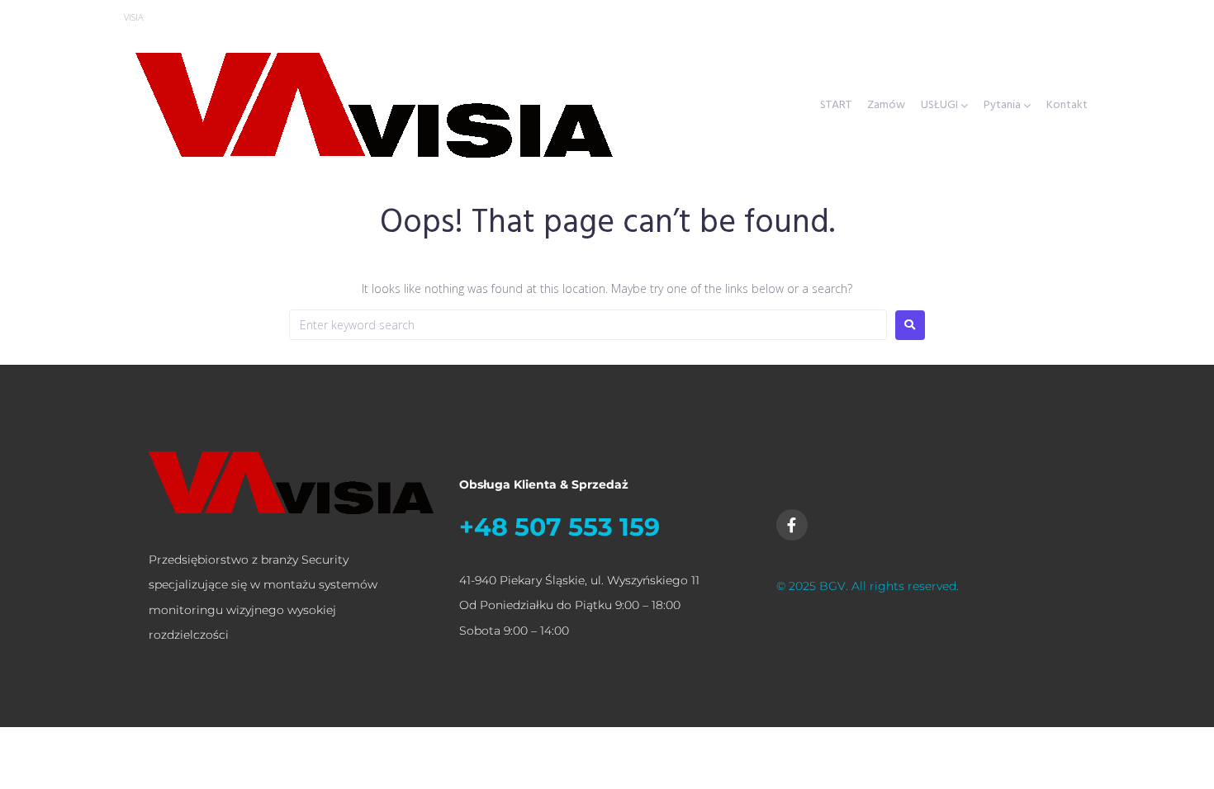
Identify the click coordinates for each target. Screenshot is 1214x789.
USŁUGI (939, 105)
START (835, 105)
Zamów (886, 105)
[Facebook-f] (792, 525)
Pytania (1002, 105)
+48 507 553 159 (559, 527)
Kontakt (1067, 105)
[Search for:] (588, 324)
